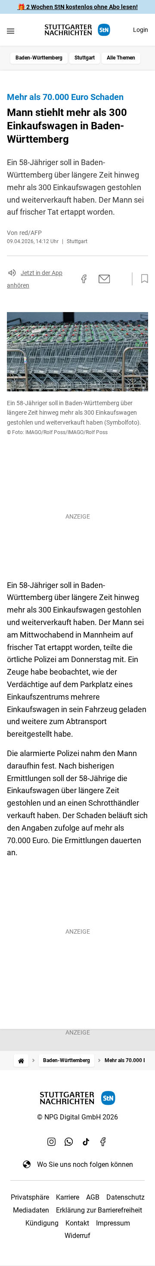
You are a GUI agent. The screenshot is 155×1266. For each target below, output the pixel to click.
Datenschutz (125, 1197)
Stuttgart (84, 58)
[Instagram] (52, 1142)
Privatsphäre (30, 1197)
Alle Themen (121, 58)
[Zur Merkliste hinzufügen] (142, 279)
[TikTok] (86, 1142)
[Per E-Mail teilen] (104, 279)
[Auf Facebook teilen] (84, 279)
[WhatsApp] (69, 1142)
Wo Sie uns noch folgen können (85, 1164)
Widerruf (77, 1236)
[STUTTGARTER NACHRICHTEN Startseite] (77, 30)
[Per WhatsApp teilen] (120, 278)
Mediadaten (31, 1210)
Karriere (67, 1197)
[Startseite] (21, 1060)
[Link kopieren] (68, 278)
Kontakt (77, 1223)
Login (140, 29)
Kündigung (42, 1223)
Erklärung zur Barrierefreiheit (99, 1210)
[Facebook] (103, 1142)
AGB (92, 1197)
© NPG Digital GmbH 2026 (77, 1117)
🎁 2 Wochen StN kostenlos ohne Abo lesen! (78, 6)
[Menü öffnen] (10, 31)
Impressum (113, 1223)
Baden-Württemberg (39, 58)
